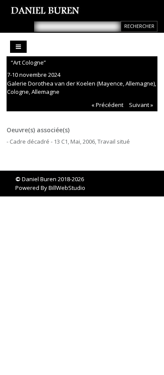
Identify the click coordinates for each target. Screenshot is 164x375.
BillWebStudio (67, 188)
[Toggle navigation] (18, 47)
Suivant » (141, 105)
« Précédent (107, 105)
